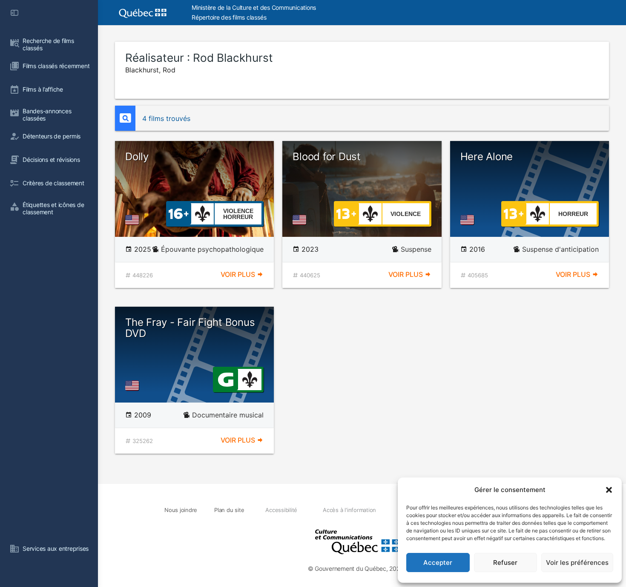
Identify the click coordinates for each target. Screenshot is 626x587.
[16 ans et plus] (179, 213)
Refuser (505, 562)
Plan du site (229, 509)
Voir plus (239, 274)
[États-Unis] (133, 220)
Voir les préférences (577, 562)
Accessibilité (281, 509)
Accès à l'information (349, 509)
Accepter (437, 562)
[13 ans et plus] (346, 213)
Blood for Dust (327, 156)
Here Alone (486, 156)
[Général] (225, 378)
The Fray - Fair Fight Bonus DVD (190, 328)
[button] (609, 490)
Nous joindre (180, 509)
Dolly (137, 156)
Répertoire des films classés (229, 17)
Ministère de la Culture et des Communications (254, 7)
